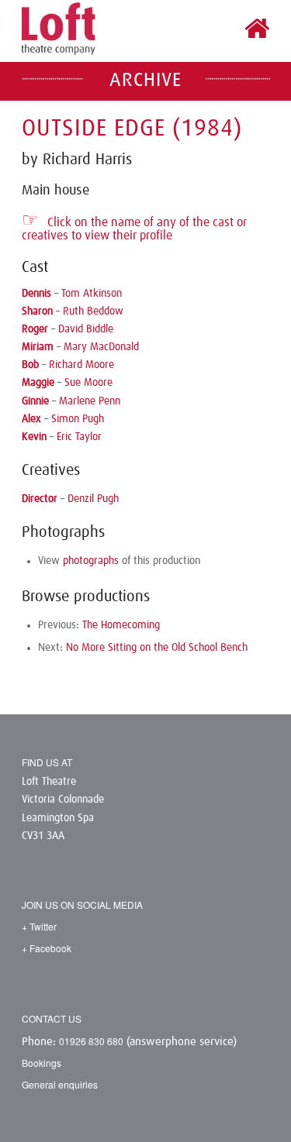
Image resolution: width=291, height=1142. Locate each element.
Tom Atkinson (91, 293)
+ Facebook (46, 948)
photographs (91, 561)
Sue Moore (88, 382)
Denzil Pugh (93, 499)
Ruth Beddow (93, 311)
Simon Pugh (77, 419)
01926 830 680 (91, 1040)
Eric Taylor (79, 437)
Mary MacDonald (101, 347)
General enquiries (60, 1084)
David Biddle (85, 329)
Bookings (41, 1062)
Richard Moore (81, 364)
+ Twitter (39, 926)
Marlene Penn (89, 401)
